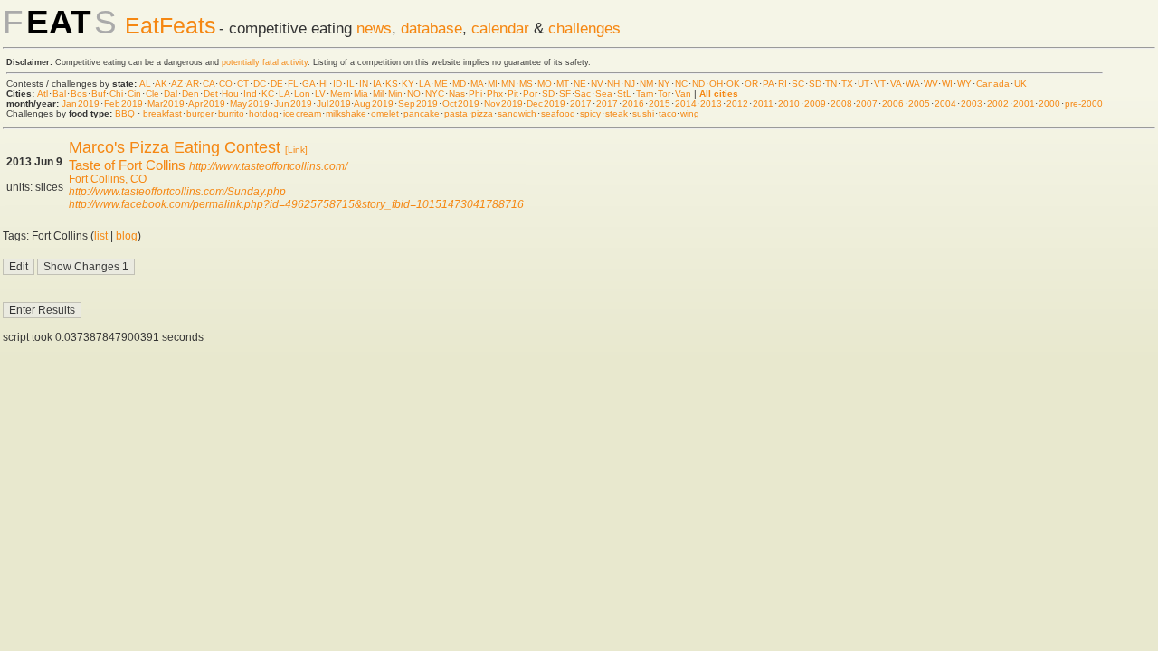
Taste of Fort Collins (127, 165)
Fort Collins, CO (108, 179)
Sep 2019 (418, 103)
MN (508, 84)
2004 (945, 103)
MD (459, 84)
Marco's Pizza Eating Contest (174, 147)
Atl (42, 94)
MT (562, 84)
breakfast (162, 113)
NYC (434, 94)
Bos (79, 94)
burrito (231, 113)
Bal (59, 94)
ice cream (302, 113)
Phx (495, 94)
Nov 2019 (503, 103)
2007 (867, 103)
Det (211, 94)
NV (597, 84)
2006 (893, 103)
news (374, 28)
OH (716, 84)
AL (145, 84)
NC (681, 84)
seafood (558, 113)
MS (526, 84)
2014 (686, 103)
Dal (170, 94)
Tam (644, 94)
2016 (633, 103)
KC (267, 94)
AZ (177, 84)
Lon (302, 94)
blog (127, 236)
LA (424, 84)
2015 (659, 103)
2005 (919, 103)
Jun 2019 (293, 103)
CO (226, 84)
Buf (98, 94)
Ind (250, 94)
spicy (590, 113)
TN (831, 84)
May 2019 (250, 103)
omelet (385, 113)
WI (947, 84)
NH (613, 84)
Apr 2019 (206, 103)
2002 (998, 103)
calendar (500, 28)
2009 (815, 103)
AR (192, 84)
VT (880, 84)
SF (565, 94)
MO (544, 84)
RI (782, 84)
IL (350, 84)
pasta (456, 113)
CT (243, 84)
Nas (457, 94)
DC (259, 84)
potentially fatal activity (265, 62)
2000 (1049, 103)
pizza (482, 113)
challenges (584, 28)
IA (377, 84)
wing (689, 113)
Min (395, 94)
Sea (603, 94)
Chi (116, 94)
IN (363, 84)
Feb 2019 (123, 103)
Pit (513, 94)
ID (337, 84)
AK (161, 84)
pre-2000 (1084, 103)
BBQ (125, 113)
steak (616, 113)
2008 (841, 103)
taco (668, 113)
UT (863, 84)
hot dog (264, 113)
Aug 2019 (374, 103)
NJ (629, 84)
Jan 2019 (81, 103)
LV (320, 94)
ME (441, 84)
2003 (971, 103)
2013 (711, 103)
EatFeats (170, 25)
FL (293, 84)
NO (414, 94)
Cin (134, 94)
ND (698, 84)
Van (683, 94)
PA (768, 84)
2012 (737, 103)
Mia (361, 94)
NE (580, 84)
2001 (1024, 103)
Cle (152, 94)
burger (200, 113)
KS (391, 84)
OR (751, 84)
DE (277, 84)
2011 (763, 103)
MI (493, 84)
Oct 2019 (460, 103)
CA (208, 84)
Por (530, 94)
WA (912, 84)
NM (646, 84)
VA (895, 84)
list (101, 236)
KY (408, 84)
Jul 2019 (334, 103)
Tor (664, 94)
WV (931, 84)
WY (964, 84)
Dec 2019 (546, 103)
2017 (581, 103)
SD (815, 84)
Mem (340, 94)
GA (308, 84)
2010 (789, 103)
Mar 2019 (166, 103)
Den (190, 94)
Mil (378, 94)
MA (476, 84)
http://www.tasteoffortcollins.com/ (268, 166)
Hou (230, 94)
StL (624, 94)
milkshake (346, 113)
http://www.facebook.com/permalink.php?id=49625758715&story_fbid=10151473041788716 (296, 204)
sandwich (517, 113)
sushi (643, 113)
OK (733, 84)
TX (847, 84)
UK (1020, 84)
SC (798, 84)
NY (664, 84)
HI (323, 84)
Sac (582, 94)
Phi (475, 94)
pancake (421, 113)
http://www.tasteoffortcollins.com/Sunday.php (177, 191)
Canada (993, 84)
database (431, 28)
